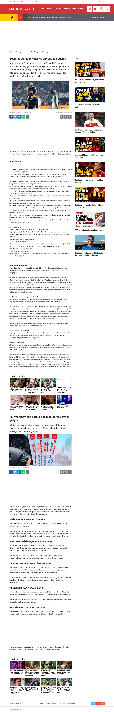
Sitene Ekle (39, 2)
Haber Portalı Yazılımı (18, 709)
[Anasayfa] (10, 2)
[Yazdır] (27, 117)
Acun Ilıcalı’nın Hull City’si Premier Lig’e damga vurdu (48, 17)
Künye (48, 703)
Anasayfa (41, 703)
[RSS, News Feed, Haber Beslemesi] (102, 703)
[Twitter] (15, 117)
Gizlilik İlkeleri (62, 703)
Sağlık (81, 9)
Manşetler (16, 2)
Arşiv (32, 2)
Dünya (74, 9)
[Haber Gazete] (22, 9)
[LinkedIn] (19, 117)
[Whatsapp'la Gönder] (23, 117)
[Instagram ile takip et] (98, 703)
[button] (62, 117)
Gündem (59, 9)
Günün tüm (98, 17)
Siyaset (67, 9)
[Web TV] (99, 2)
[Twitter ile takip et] (93, 703)
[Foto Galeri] (104, 2)
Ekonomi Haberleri (46, 9)
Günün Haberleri (25, 2)
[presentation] (16, 17)
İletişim (54, 703)
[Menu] (89, 9)
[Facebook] (11, 117)
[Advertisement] (57, 35)
